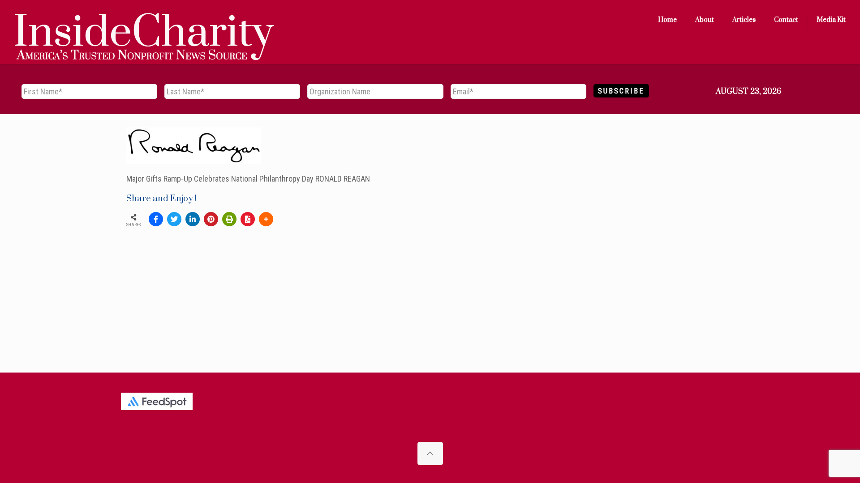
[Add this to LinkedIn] (192, 219)
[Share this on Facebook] (156, 219)
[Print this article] (229, 219)
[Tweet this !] (174, 219)
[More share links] (266, 219)
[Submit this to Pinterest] (211, 219)
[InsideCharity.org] (144, 20)
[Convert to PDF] (248, 219)
